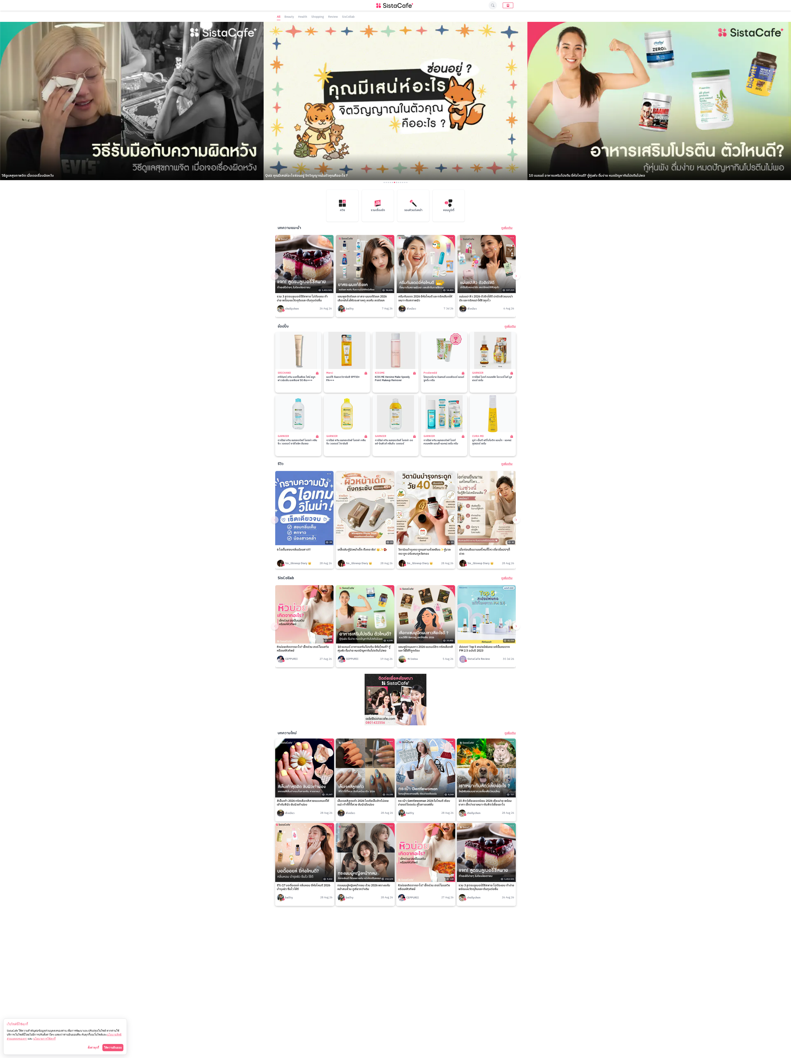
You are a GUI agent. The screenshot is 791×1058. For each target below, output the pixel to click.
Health (302, 17)
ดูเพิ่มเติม (507, 228)
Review (333, 17)
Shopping (317, 17)
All (278, 17)
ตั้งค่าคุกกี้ (93, 1047)
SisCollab (348, 17)
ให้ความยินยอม (113, 1047)
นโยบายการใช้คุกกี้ (44, 1038)
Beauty (289, 17)
